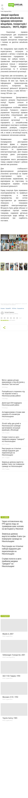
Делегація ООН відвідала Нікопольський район (12, 404)
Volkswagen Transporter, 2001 (13, 655)
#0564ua (14, 308)
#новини (3, 308)
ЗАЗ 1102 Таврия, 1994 (11, 676)
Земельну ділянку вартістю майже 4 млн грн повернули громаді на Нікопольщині (13, 464)
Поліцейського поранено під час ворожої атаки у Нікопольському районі (13, 393)
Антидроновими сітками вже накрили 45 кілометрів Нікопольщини (13, 414)
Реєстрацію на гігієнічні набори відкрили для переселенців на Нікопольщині (11, 451)
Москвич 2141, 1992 (10, 697)
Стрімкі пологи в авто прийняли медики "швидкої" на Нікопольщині (13, 439)
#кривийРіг (8, 308)
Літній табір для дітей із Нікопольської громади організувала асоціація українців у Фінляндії (11, 426)
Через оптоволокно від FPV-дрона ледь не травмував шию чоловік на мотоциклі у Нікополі (13, 525)
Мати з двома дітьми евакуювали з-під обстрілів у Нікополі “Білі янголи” (13, 382)
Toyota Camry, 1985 (9, 718)
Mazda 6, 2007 (7, 634)
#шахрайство (20, 308)
